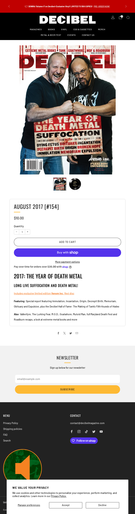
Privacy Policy (10, 423)
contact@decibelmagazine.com (87, 423)
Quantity (19, 226)
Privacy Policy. (58, 496)
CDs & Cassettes (82, 29)
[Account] (113, 17)
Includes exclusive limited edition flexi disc (44, 293)
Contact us (88, 35)
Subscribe (67, 389)
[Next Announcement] (126, 6)
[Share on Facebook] (58, 333)
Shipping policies (12, 428)
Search (7, 440)
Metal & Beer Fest (51, 35)
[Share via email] (77, 333)
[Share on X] (64, 333)
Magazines (36, 29)
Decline (102, 505)
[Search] (128, 17)
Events (72, 35)
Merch (101, 29)
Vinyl (64, 29)
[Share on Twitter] (70, 333)
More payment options (67, 261)
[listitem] (67, 6)
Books (51, 29)
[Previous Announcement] (9, 6)
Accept (66, 505)
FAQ (5, 434)
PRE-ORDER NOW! (102, 6)
